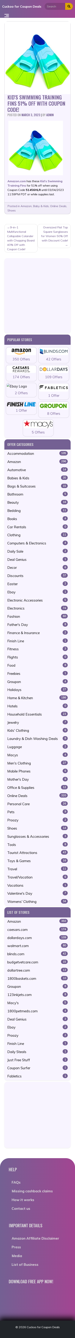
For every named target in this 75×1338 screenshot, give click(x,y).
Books (36, 519)
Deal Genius (36, 559)
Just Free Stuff (36, 1060)
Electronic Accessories (36, 600)
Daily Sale (36, 551)
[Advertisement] (37, 295)
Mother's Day (36, 779)
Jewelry (36, 722)
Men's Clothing (36, 763)
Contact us (21, 1208)
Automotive (36, 470)
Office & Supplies (36, 787)
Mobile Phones (36, 771)
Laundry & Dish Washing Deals (36, 738)
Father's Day (36, 624)
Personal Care (36, 804)
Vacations (36, 885)
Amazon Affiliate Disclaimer (35, 1238)
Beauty (36, 502)
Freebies (36, 673)
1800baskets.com (36, 978)
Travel (36, 869)
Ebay (36, 592)
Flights (36, 657)
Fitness (36, 649)
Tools (36, 844)
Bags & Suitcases (36, 486)
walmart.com (36, 946)
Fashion (36, 616)
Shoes (11, 210)
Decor (36, 567)
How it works (23, 1200)
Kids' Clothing (36, 730)
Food (36, 665)
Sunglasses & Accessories (36, 836)
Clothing (36, 535)
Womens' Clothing (36, 901)
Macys (36, 755)
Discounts (36, 576)
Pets (36, 812)
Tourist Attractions (36, 852)
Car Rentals (36, 527)
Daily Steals (36, 1052)
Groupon (36, 682)
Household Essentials (36, 714)
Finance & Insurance (36, 633)
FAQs (16, 1182)
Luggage (36, 747)
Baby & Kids (41, 206)
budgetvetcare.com (36, 962)
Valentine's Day (36, 893)
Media (17, 1256)
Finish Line (36, 641)
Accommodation (36, 453)
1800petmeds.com (36, 1011)
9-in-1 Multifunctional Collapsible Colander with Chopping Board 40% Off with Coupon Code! (21, 238)
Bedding (36, 510)
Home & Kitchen (36, 698)
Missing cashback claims (32, 1191)
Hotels (36, 706)
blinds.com (36, 954)
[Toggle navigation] (6, 15)
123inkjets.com (36, 994)
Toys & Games (36, 861)
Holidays (36, 690)
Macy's (36, 1003)
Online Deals (58, 206)
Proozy (36, 820)
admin (50, 115)
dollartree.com (36, 970)
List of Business (25, 1264)
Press (16, 1247)
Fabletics (36, 1076)
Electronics (36, 608)
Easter (36, 584)
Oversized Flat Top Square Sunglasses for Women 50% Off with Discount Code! (54, 233)
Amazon (26, 206)
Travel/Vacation (36, 877)
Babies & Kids (36, 478)
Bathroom (36, 494)
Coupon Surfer (36, 1068)
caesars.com (36, 929)
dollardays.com (36, 938)
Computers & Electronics (36, 543)
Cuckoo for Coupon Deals (21, 6)
